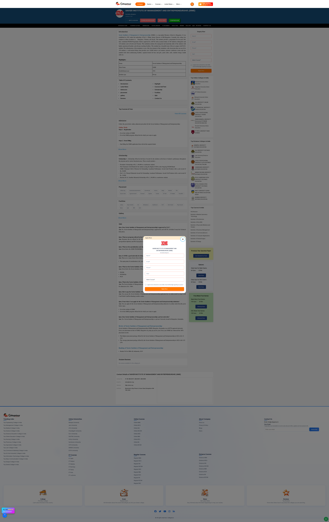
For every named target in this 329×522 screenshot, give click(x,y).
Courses (158, 4)
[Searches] (192, 4)
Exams (149, 4)
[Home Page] (123, 4)
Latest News (168, 4)
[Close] (182, 239)
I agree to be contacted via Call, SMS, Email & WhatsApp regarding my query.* (165, 284)
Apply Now (164, 289)
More (178, 4)
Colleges (140, 4)
